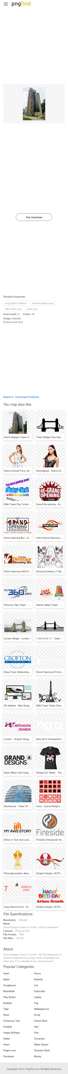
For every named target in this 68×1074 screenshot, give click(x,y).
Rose (6, 1014)
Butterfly (38, 979)
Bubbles (7, 1003)
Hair (36, 1026)
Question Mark (42, 1050)
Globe (6, 1038)
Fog (36, 1003)
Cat (36, 985)
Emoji (37, 1014)
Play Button (9, 997)
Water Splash (41, 1044)
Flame (37, 973)
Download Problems (27, 397)
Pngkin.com (9, 1050)
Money (37, 1056)
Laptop (37, 997)
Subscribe (39, 991)
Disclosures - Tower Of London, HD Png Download (30, 806)
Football (7, 1026)
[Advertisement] (34, 50)
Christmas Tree (11, 1020)
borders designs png (42, 303)
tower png (32, 308)
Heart (6, 973)
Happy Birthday (11, 1032)
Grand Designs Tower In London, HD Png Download (31, 437)
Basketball (9, 991)
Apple (6, 979)
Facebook (8, 1056)
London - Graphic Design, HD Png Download (27, 739)
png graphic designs (15, 303)
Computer (39, 1038)
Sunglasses (9, 985)
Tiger (6, 1009)
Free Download (34, 217)
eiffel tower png (13, 308)
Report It (8, 397)
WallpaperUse (41, 1009)
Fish (36, 1032)
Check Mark (40, 1020)
